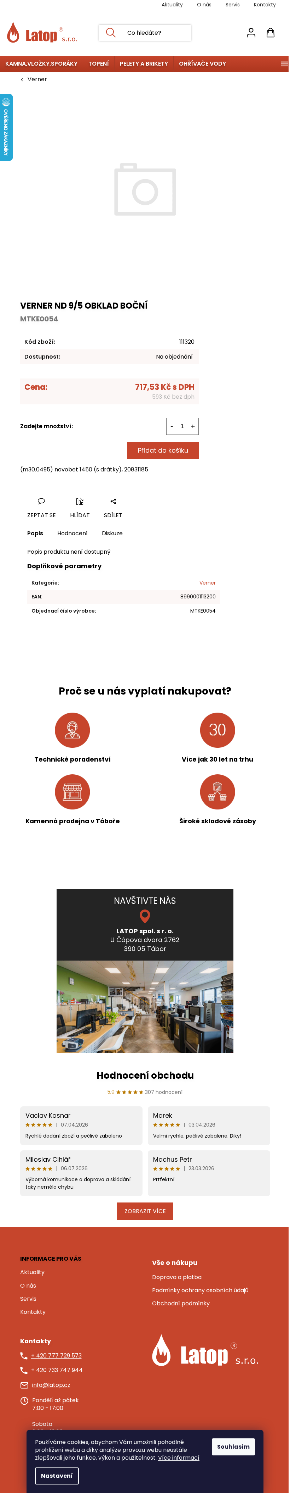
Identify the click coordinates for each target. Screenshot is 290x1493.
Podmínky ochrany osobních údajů (200, 1290)
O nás (204, 4)
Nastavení (57, 1476)
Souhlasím (233, 1447)
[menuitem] (41, 64)
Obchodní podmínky (181, 1303)
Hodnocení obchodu (145, 1075)
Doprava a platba (177, 1277)
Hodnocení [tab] (72, 533)
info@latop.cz (51, 1385)
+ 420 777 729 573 (56, 1356)
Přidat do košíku (163, 450)
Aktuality (172, 4)
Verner (207, 582)
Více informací (178, 1458)
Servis (233, 4)
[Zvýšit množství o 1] (193, 426)
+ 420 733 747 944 (57, 1370)
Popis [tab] (35, 533)
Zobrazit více (145, 1211)
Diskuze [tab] (112, 533)
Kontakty (265, 4)
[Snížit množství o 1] (172, 426)
